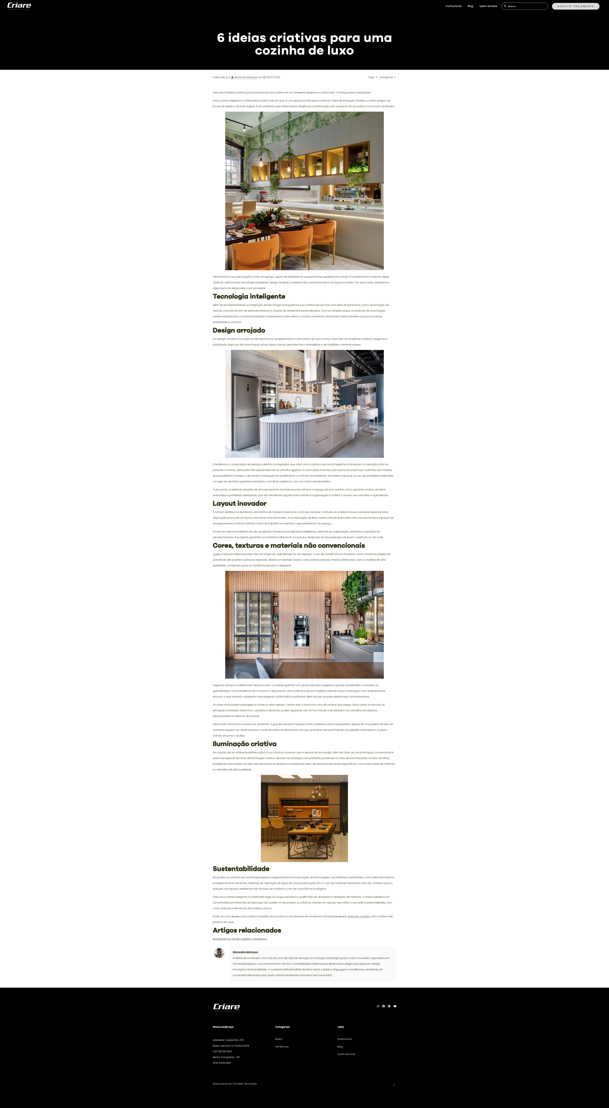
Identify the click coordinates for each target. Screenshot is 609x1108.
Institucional (345, 1039)
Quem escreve (346, 1054)
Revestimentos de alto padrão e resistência (240, 939)
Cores (216, 554)
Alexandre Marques (246, 77)
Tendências (282, 1046)
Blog (340, 1046)
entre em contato (359, 916)
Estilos (278, 1039)
